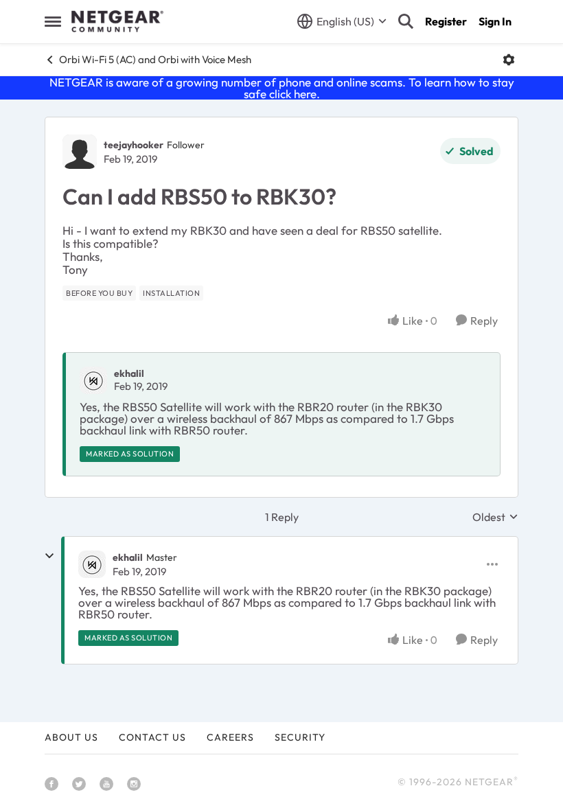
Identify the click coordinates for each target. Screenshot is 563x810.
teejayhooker (133, 145)
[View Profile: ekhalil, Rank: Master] (92, 564)
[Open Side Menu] (53, 21)
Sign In (495, 21)
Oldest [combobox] (495, 516)
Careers (230, 737)
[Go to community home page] (117, 21)
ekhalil (129, 373)
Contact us (152, 737)
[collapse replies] (49, 556)
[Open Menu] (508, 59)
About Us (71, 737)
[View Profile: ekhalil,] (93, 380)
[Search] (406, 21)
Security (300, 737)
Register (446, 21)
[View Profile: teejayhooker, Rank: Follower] (79, 152)
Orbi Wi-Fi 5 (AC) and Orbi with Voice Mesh (155, 59)
